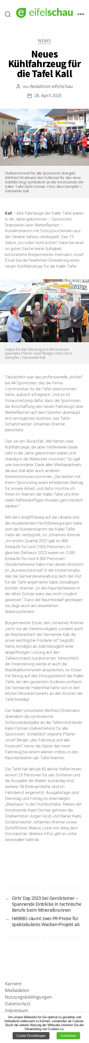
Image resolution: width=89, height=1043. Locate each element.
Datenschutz (18, 1004)
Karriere (13, 984)
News (44, 41)
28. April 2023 (48, 95)
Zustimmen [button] (68, 1036)
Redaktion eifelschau (51, 86)
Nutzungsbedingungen (28, 997)
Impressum (16, 1010)
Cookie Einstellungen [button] (31, 1036)
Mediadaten (17, 990)
